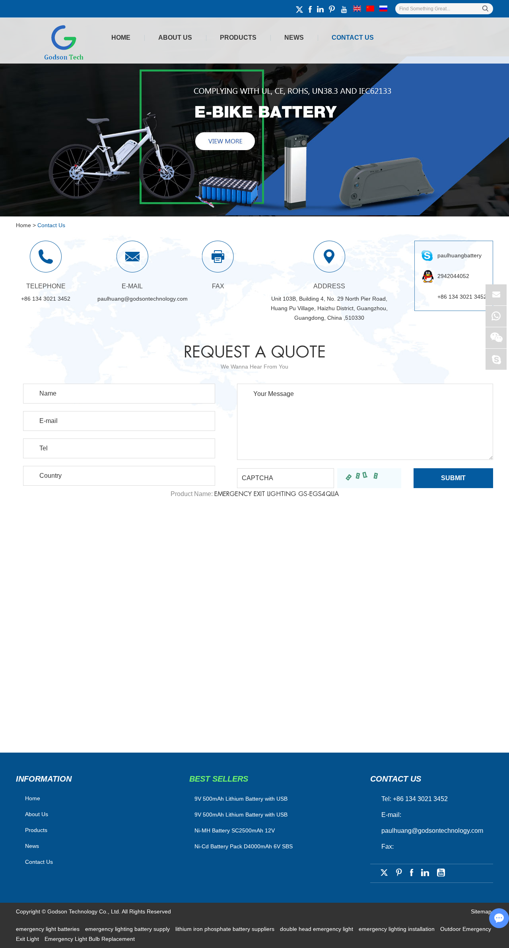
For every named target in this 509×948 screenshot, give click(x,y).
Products (238, 37)
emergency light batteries (48, 929)
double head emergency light (317, 929)
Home (120, 37)
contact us (395, 778)
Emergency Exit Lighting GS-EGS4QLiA (276, 494)
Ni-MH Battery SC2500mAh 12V (234, 830)
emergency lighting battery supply (128, 929)
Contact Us (353, 37)
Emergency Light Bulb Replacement (90, 939)
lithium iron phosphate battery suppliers (225, 929)
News (294, 37)
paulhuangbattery (459, 255)
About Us (175, 37)
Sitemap (481, 911)
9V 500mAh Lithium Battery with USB (241, 814)
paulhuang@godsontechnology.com (142, 298)
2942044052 (453, 276)
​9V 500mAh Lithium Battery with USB (241, 798)
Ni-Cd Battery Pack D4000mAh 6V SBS (243, 846)
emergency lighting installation (397, 929)
